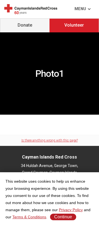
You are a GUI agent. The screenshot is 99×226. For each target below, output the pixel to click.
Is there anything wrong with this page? (49, 140)
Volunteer (74, 25)
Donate (25, 25)
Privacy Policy (71, 210)
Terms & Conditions (29, 217)
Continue (63, 216)
